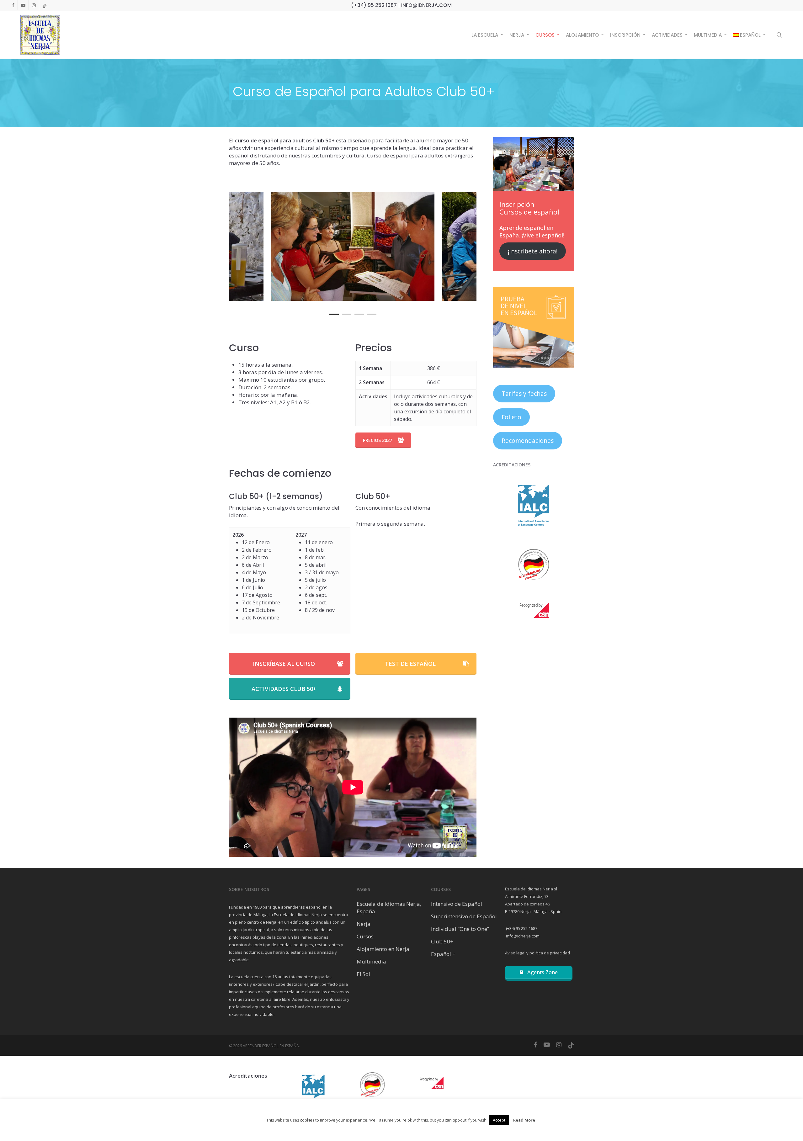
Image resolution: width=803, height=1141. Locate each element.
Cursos (365, 936)
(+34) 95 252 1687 (521, 928)
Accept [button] (499, 1120)
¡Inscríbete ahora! (532, 251)
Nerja (363, 923)
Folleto (511, 417)
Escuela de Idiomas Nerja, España (389, 907)
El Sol (363, 974)
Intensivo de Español (456, 903)
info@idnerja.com (522, 936)
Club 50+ (442, 941)
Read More (524, 1120)
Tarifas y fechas (524, 394)
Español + (443, 954)
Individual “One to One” (460, 928)
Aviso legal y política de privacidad (537, 953)
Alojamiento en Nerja (383, 949)
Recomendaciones (528, 441)
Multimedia (371, 961)
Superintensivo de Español (464, 916)
